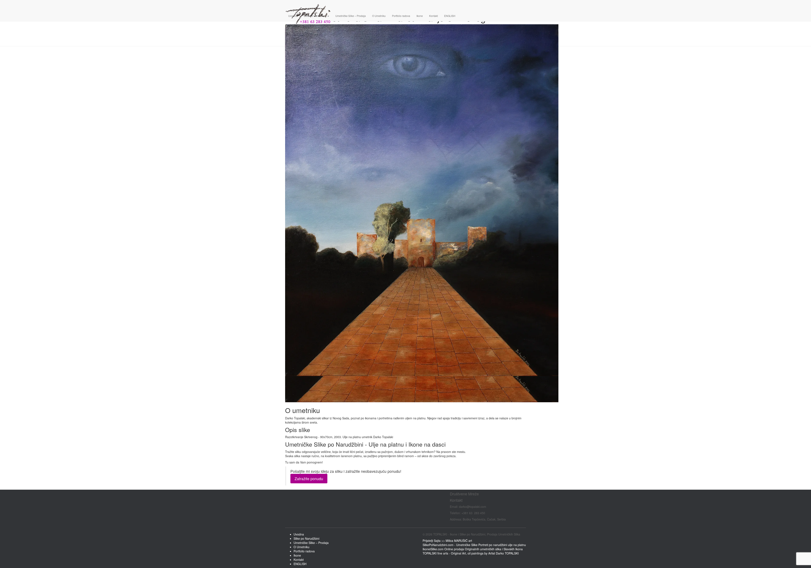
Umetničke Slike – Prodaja (350, 16)
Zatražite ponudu (309, 478)
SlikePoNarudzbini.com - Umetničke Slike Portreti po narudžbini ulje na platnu (474, 545)
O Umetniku (379, 16)
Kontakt (433, 16)
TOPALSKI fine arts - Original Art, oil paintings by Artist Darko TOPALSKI (471, 553)
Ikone (419, 16)
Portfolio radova (401, 16)
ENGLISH (449, 16)
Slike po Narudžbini (315, 16)
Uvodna (292, 16)
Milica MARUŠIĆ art (459, 540)
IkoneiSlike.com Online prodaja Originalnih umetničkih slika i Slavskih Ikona (473, 549)
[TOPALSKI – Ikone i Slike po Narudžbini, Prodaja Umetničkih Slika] (422, 5)
